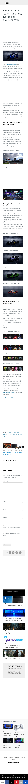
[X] (11, 782)
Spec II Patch (11, 64)
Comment (5, 481)
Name (5, 501)
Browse (7, 3)
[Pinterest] (16, 782)
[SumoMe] (25, 782)
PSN (4, 436)
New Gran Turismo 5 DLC (16, 434)
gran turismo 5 (12, 432)
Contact (17, 757)
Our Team (11, 757)
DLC (7, 432)
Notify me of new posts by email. (12, 540)
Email (5, 509)
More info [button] (23, 777)
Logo (2, 2)
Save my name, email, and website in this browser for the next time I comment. (12, 528)
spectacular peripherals (8, 392)
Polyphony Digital (9, 397)
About (5, 757)
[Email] (21, 782)
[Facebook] (7, 782)
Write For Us (15, 666)
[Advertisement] (13, 31)
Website (5, 517)
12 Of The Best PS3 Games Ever (13, 659)
